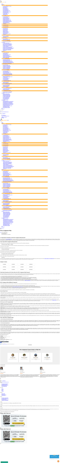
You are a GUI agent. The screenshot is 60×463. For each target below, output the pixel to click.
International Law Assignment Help (7, 66)
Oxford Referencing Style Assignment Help (8, 103)
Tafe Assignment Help (4, 386)
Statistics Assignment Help (6, 200)
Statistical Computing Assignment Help (7, 83)
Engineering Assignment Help (6, 194)
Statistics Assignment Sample (6, 93)
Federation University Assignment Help (7, 45)
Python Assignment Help (6, 78)
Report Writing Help (5, 157)
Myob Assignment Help (5, 71)
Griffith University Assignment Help (7, 168)
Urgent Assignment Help (6, 9)
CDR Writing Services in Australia (7, 41)
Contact (3, 391)
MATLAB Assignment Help (6, 85)
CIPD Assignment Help (5, 86)
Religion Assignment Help (6, 89)
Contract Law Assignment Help (6, 184)
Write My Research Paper (6, 154)
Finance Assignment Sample (6, 97)
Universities (3, 42)
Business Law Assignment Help (6, 65)
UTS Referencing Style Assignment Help (7, 105)
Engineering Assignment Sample (6, 95)
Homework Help (5, 7)
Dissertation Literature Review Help (7, 20)
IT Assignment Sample (5, 99)
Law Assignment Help (5, 64)
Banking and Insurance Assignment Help (7, 91)
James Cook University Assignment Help (7, 44)
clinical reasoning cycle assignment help (49, 258)
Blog (2, 108)
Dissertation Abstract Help (6, 19)
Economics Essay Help (5, 29)
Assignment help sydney (4, 384)
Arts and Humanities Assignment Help (7, 88)
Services (3, 4)
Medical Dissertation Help (6, 22)
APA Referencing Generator (6, 106)
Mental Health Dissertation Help (6, 141)
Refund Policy (3, 394)
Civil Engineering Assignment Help (7, 80)
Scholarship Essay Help (5, 32)
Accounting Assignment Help (6, 70)
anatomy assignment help (27, 280)
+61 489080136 (3, 113)
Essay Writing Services (5, 146)
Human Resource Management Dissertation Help (8, 62)
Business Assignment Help (6, 72)
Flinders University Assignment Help (7, 49)
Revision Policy (3, 395)
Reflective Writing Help (5, 82)
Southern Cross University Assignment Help (8, 48)
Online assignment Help (5, 126)
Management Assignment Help (6, 59)
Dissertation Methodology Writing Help (7, 21)
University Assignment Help (6, 161)
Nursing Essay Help (5, 53)
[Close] (0, 228)
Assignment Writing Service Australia (7, 6)
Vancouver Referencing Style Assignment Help (8, 101)
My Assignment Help (5, 125)
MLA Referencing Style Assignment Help (7, 102)
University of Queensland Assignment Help (8, 46)
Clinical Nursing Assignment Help (7, 54)
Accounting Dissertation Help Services (7, 73)
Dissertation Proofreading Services (7, 137)
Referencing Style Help (5, 100)
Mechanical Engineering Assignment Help (7, 76)
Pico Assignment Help (5, 172)
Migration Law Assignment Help (6, 68)
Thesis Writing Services (5, 143)
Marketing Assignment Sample (6, 94)
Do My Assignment (5, 8)
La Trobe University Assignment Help (7, 43)
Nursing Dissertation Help (6, 55)
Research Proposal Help (5, 36)
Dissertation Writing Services (6, 16)
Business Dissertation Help (6, 18)
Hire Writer (13, 360)
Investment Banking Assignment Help (7, 92)
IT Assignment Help (5, 77)
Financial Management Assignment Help (7, 178)
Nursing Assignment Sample (6, 98)
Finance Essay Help (5, 148)
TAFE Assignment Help (5, 26)
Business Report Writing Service (6, 39)
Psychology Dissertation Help (6, 136)
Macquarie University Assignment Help (7, 47)
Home (2, 122)
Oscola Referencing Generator (6, 107)
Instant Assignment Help (5, 128)
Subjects (3, 51)
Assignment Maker (5, 13)
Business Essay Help (5, 30)
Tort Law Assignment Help (6, 187)
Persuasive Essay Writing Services (7, 152)
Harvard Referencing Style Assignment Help (8, 104)
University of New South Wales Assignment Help (8, 166)
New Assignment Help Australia (6, 10)
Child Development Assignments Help (7, 56)
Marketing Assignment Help (5, 400)
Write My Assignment (5, 14)
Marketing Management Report (6, 60)
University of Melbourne (5, 164)
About (2, 389)
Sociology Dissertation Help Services (7, 139)
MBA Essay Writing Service (6, 150)
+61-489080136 (3, 380)
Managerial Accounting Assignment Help (7, 74)
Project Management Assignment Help (7, 181)
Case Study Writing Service (6, 131)
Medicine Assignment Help (6, 57)
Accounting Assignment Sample (6, 96)
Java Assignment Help (5, 197)
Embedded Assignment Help (6, 204)
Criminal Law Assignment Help (6, 67)
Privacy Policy (3, 393)
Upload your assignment (3, 339)
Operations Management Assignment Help (7, 61)
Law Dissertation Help (5, 135)
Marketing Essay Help (5, 31)
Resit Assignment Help (5, 12)
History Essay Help (5, 151)
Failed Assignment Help (5, 11)
